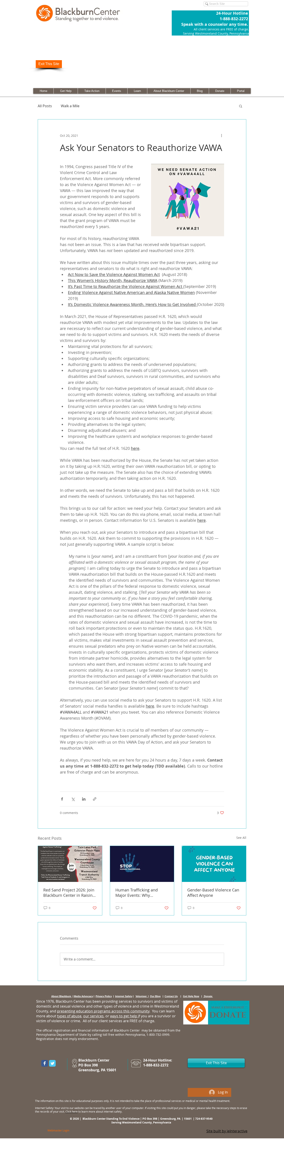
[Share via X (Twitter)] (73, 799)
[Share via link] (95, 799)
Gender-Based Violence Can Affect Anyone (213, 892)
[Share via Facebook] (62, 799)
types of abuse (69, 1016)
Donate (208, 996)
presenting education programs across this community (103, 1011)
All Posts (45, 105)
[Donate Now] (216, 1012)
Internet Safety (123, 996)
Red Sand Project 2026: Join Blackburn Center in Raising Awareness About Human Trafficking (69, 892)
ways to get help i (124, 1016)
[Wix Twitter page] (52, 1063)
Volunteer (142, 996)
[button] (241, 106)
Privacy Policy (104, 996)
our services (93, 1016)
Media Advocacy (83, 996)
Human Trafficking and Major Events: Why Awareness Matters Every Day (138, 892)
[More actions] (221, 135)
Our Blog (155, 996)
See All (241, 837)
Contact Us (171, 996)
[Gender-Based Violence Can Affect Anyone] (214, 864)
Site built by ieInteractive (226, 1131)
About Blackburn (61, 996)
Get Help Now (191, 996)
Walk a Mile (70, 105)
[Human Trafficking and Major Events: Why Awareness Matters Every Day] (142, 864)
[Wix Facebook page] (44, 1063)
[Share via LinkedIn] (84, 799)
